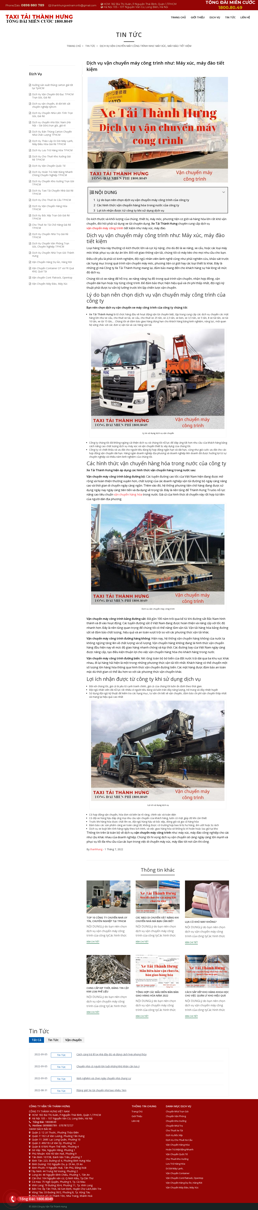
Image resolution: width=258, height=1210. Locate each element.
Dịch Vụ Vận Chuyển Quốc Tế (48, 165)
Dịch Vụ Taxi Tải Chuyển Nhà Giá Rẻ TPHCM (52, 192)
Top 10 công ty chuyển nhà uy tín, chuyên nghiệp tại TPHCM (107, 919)
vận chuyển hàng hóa (128, 494)
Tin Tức (230, 17)
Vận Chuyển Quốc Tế (177, 1154)
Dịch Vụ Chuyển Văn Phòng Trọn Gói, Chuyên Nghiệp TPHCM (50, 245)
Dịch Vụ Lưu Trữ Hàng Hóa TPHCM (52, 150)
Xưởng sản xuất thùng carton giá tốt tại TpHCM (52, 86)
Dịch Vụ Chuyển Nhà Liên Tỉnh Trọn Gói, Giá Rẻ (52, 114)
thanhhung (96, 849)
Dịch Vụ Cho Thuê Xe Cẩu (179, 1140)
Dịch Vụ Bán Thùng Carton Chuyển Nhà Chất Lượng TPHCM (52, 133)
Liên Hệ (245, 17)
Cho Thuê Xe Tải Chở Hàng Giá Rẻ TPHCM (51, 226)
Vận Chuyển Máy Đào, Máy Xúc (50, 283)
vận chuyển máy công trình (105, 228)
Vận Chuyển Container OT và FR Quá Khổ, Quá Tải (53, 270)
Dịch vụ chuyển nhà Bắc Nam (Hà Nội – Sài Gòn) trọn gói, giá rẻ (51, 124)
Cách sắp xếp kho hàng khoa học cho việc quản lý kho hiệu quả (207, 993)
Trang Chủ (178, 17)
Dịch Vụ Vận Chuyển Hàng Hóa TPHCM (49, 207)
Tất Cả (36, 1040)
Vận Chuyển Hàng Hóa (178, 1144)
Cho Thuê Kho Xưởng (177, 1159)
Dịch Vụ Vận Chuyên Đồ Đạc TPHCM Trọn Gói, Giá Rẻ (53, 96)
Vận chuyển (73, 1040)
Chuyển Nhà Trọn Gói (177, 1111)
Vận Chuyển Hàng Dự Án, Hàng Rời (52, 262)
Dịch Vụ (215, 17)
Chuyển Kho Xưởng (176, 1121)
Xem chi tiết (93, 941)
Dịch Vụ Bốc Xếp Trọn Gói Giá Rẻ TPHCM (51, 217)
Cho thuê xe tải (174, 1130)
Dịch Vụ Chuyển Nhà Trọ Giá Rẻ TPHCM (50, 235)
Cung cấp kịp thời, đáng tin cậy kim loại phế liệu (108, 989)
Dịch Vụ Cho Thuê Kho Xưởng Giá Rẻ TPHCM (51, 158)
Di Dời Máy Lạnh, (174, 1168)
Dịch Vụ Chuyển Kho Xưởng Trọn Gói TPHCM (53, 183)
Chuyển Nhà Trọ (174, 1125)
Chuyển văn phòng (176, 1116)
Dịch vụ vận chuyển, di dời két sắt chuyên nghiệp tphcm (51, 105)
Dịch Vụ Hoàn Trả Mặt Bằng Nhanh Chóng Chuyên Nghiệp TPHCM (52, 173)
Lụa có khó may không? (201, 921)
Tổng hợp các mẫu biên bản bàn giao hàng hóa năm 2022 (157, 993)
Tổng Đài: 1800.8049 (36, 1198)
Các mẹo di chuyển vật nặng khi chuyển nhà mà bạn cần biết (157, 919)
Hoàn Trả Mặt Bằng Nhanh (179, 1149)
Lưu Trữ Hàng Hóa (175, 1163)
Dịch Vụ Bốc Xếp (174, 1135)
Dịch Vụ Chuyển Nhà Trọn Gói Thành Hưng (53, 254)
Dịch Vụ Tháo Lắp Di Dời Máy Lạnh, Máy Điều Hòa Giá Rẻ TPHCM (52, 142)
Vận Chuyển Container (178, 1173)
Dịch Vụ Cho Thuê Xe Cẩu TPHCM (51, 200)
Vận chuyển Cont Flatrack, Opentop (52, 277)
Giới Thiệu (198, 17)
